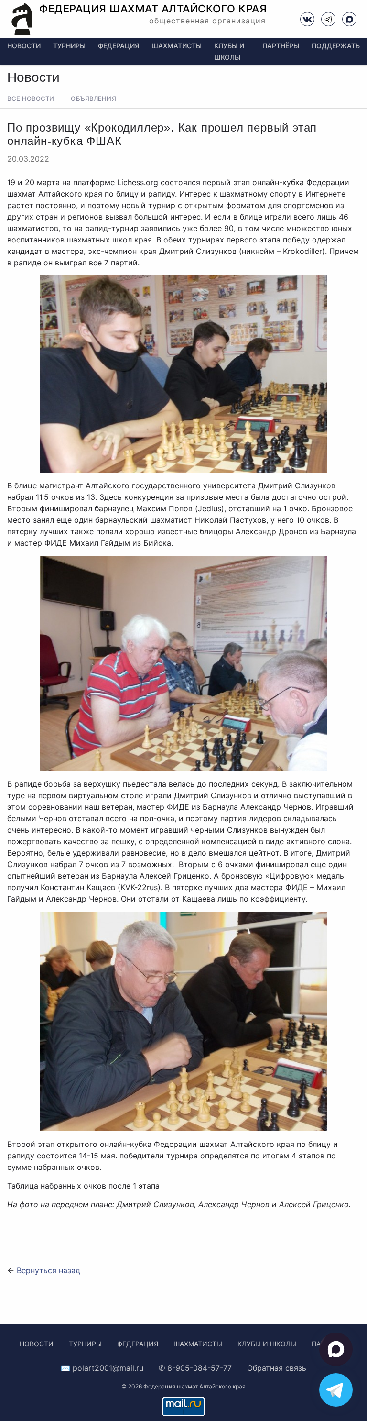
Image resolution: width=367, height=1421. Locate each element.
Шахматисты (176, 46)
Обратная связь (276, 1368)
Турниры (69, 46)
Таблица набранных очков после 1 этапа (83, 1185)
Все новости (30, 98)
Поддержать (336, 46)
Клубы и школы (266, 1344)
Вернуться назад (48, 1270)
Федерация (118, 46)
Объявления (93, 98)
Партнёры (280, 46)
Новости (24, 46)
